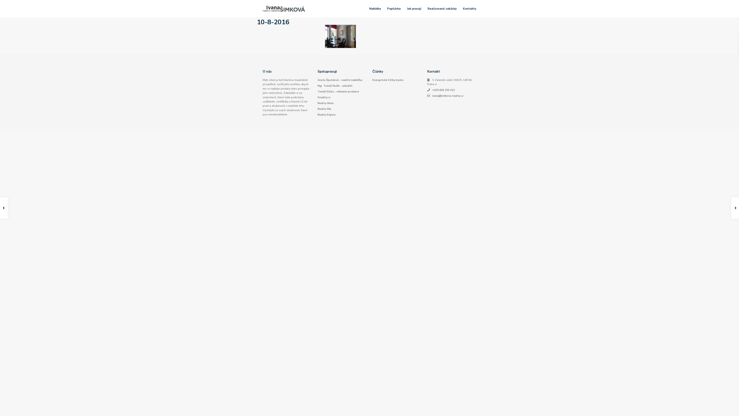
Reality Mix (324, 109)
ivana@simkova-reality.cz (447, 96)
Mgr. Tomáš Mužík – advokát (335, 86)
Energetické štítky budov (388, 80)
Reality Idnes (326, 103)
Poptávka (394, 9)
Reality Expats (327, 115)
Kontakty (469, 9)
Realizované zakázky (442, 9)
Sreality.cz (324, 97)
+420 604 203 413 (443, 90)
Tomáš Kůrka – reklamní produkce (338, 91)
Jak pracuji (414, 9)
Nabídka (375, 9)
